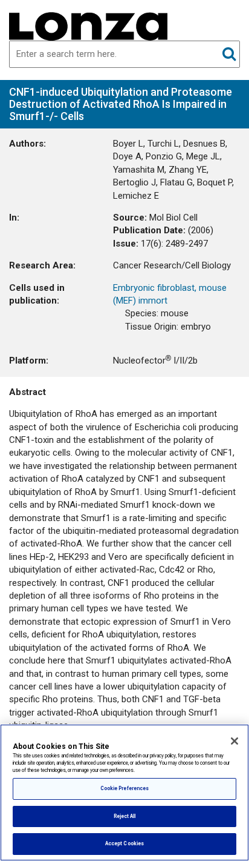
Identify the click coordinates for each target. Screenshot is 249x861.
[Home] (88, 25)
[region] (124, 792)
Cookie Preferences (124, 788)
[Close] (234, 741)
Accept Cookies (124, 843)
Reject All (125, 816)
